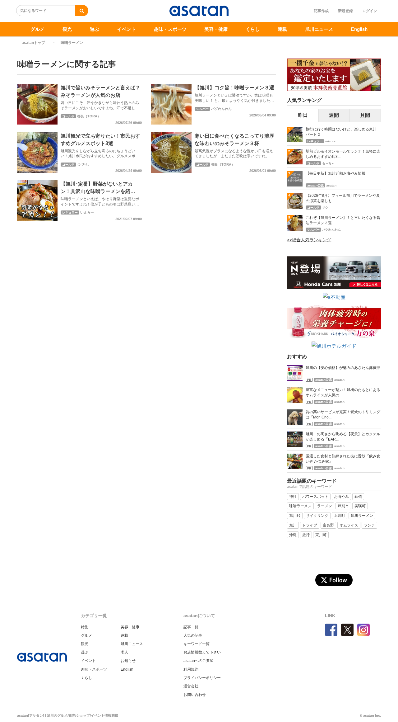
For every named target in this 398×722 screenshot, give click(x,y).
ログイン (369, 11)
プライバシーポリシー (202, 678)
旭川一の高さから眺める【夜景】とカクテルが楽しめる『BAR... (343, 436)
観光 (67, 29)
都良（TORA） (89, 116)
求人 (124, 652)
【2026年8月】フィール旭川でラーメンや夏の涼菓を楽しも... (343, 198)
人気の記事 (192, 635)
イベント (126, 29)
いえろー (87, 212)
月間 (365, 115)
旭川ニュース (319, 29)
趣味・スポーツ (170, 29)
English (359, 29)
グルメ (37, 29)
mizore (330, 141)
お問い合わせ (194, 694)
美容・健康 (216, 29)
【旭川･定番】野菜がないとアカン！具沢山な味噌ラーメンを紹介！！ (97, 191)
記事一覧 (190, 627)
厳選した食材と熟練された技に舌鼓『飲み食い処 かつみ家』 (343, 459)
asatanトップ (33, 42)
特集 (84, 627)
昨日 (303, 115)
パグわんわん (221, 109)
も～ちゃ (328, 163)
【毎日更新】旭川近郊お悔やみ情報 (335, 173)
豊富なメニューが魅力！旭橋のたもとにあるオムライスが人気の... (343, 392)
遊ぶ (94, 29)
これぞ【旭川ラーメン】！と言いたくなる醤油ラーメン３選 (343, 220)
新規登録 (345, 11)
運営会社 (190, 686)
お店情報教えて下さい (202, 652)
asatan (331, 185)
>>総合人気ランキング (309, 239)
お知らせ (128, 660)
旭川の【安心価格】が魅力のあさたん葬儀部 (343, 368)
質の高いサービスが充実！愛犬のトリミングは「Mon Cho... (343, 414)
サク (325, 207)
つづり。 (84, 164)
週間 (334, 115)
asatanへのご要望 (198, 660)
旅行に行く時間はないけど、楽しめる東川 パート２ (343, 132)
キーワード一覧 (196, 644)
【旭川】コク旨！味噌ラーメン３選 (234, 87)
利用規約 (190, 669)
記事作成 (321, 11)
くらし (253, 29)
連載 (282, 29)
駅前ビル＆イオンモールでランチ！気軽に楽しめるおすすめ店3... (343, 154)
